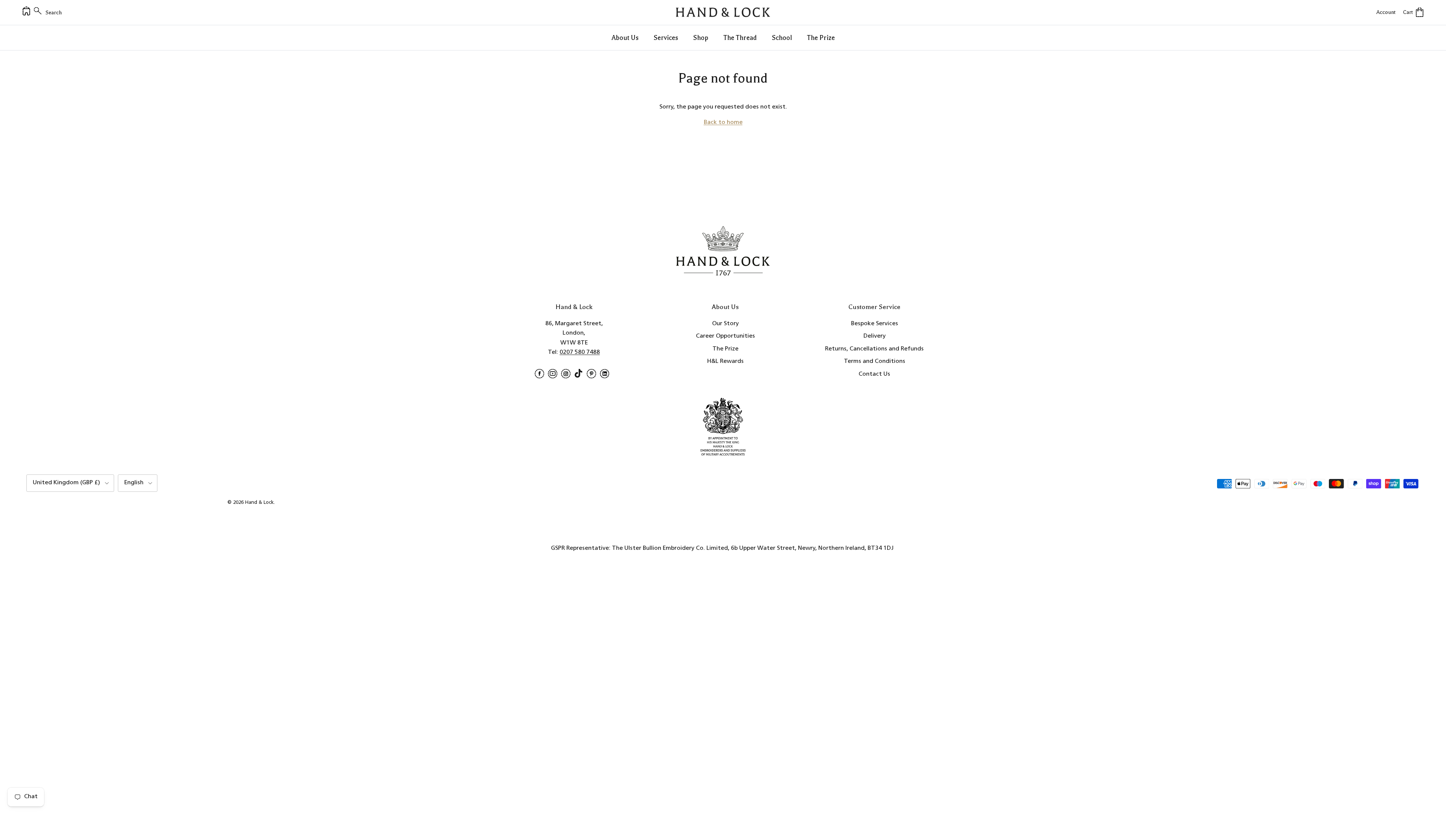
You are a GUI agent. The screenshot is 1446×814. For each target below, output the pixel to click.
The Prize (821, 37)
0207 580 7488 (580, 352)
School (782, 37)
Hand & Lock (259, 502)
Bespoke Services (874, 324)
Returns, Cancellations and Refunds (874, 349)
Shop (700, 37)
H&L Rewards (725, 361)
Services (666, 37)
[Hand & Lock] (723, 12)
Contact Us (874, 374)
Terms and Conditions (874, 361)
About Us (625, 37)
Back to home (723, 122)
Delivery (874, 336)
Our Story (725, 324)
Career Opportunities (725, 336)
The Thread (740, 37)
